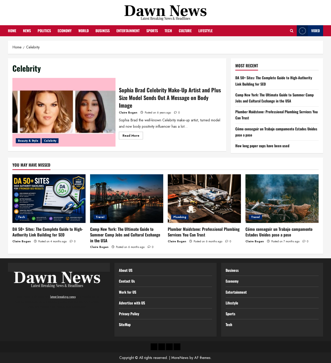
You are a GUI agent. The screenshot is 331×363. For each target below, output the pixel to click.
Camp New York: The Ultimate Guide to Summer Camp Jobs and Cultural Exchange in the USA (125, 234)
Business (102, 30)
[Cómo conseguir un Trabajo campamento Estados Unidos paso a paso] (282, 198)
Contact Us (127, 281)
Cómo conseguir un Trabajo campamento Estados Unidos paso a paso (279, 232)
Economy (65, 30)
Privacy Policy (129, 313)
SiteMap (125, 324)
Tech (168, 30)
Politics (44, 30)
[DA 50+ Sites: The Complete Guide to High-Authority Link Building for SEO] (49, 198)
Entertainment (128, 30)
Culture (185, 30)
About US (125, 270)
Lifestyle (205, 30)
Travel (100, 217)
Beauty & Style (28, 141)
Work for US (127, 292)
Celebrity (50, 141)
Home (12, 30)
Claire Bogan (128, 113)
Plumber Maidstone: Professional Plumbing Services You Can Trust (204, 232)
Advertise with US (132, 303)
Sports (152, 30)
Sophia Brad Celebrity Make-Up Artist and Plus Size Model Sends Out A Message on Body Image (64, 112)
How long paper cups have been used (262, 145)
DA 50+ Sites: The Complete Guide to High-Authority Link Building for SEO (47, 232)
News (27, 30)
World (83, 30)
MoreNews (179, 357)
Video (315, 30)
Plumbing (179, 217)
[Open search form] (291, 30)
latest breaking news (63, 297)
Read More (132, 136)
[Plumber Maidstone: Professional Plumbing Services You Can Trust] (204, 198)
